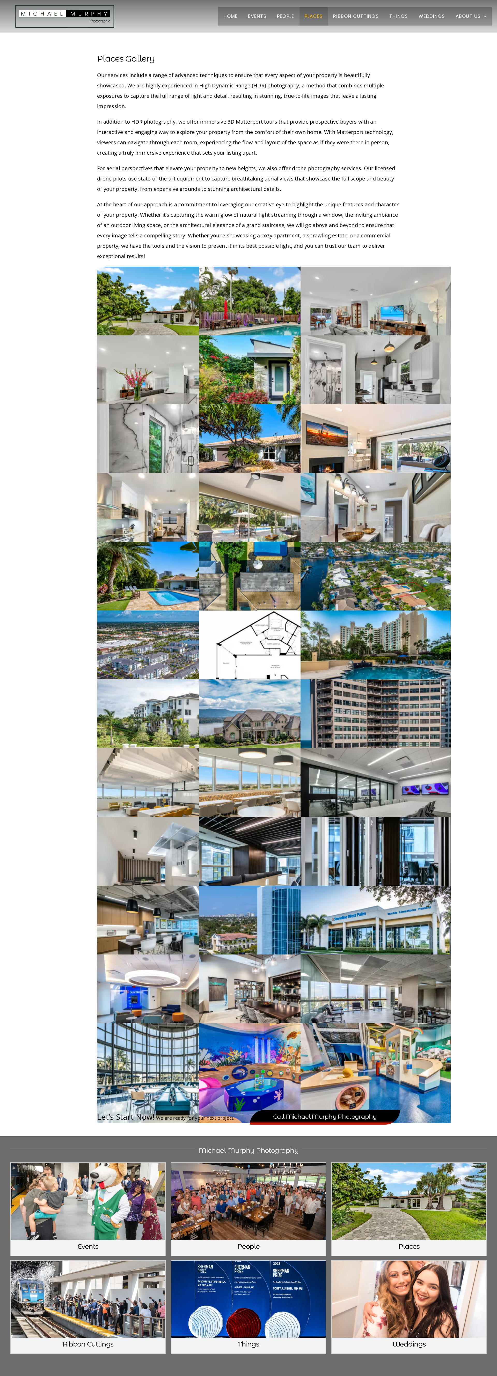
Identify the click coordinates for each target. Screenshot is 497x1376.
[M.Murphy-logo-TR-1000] (64, 5)
